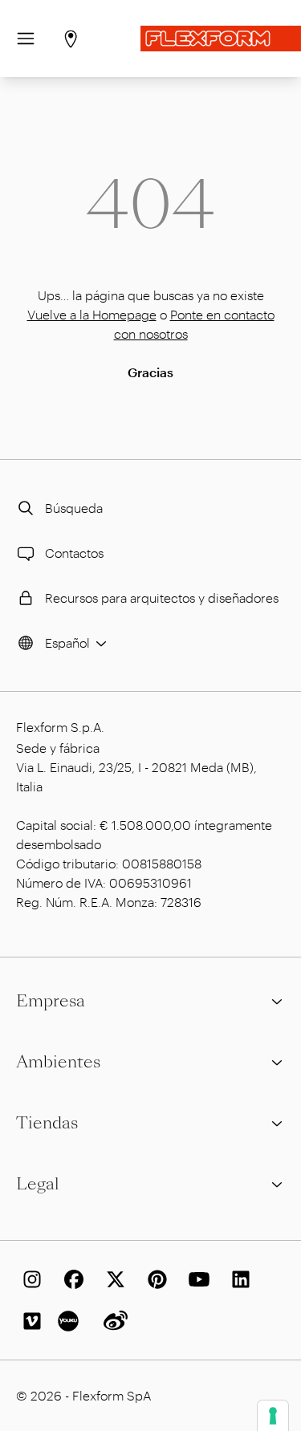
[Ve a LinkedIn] (237, 1279)
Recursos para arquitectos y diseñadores (162, 597)
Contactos (74, 552)
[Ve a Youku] (70, 1321)
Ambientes (58, 1062)
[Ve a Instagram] (29, 1279)
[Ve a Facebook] (70, 1279)
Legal (37, 1184)
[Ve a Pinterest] (154, 1279)
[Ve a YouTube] (196, 1279)
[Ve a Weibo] (112, 1321)
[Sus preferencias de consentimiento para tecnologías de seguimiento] (273, 1416)
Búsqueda (74, 507)
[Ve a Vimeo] (29, 1321)
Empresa (50, 1001)
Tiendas (47, 1123)
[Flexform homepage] (220, 38)
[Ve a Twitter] (112, 1279)
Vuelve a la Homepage (92, 314)
